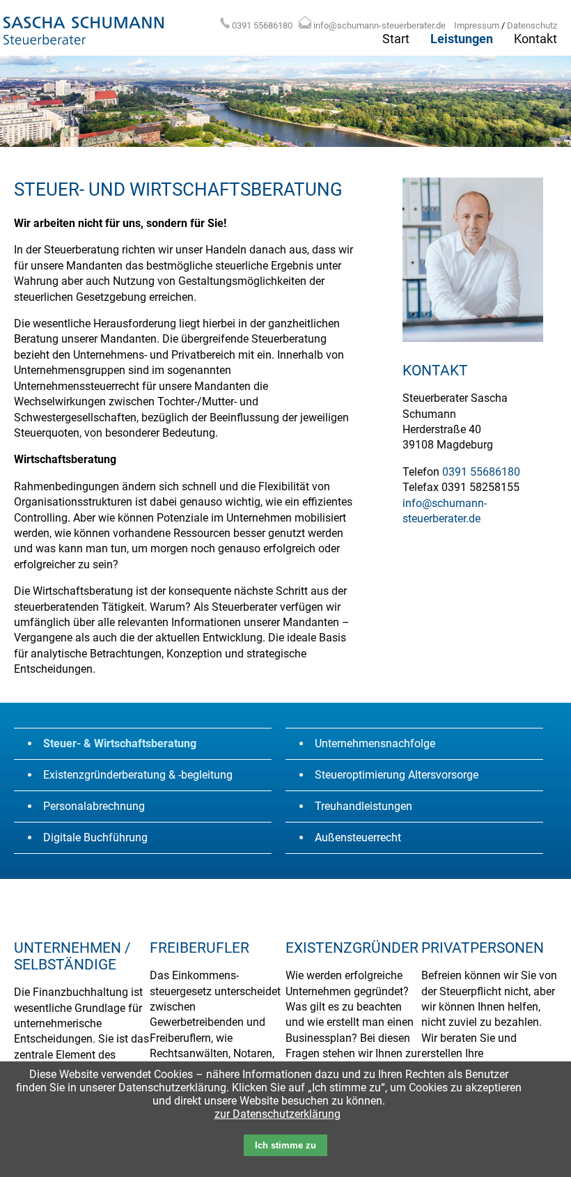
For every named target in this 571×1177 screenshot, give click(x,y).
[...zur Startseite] (83, 47)
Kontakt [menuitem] (535, 39)
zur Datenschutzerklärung (277, 1114)
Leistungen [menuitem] (461, 39)
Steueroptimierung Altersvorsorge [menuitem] (396, 774)
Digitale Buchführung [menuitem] (95, 837)
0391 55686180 (262, 25)
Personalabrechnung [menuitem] (94, 806)
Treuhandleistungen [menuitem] (363, 806)
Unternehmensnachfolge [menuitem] (375, 743)
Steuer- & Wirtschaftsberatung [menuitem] (119, 743)
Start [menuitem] (395, 39)
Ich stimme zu (285, 1145)
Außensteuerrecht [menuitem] (358, 837)
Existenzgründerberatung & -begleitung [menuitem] (138, 774)
